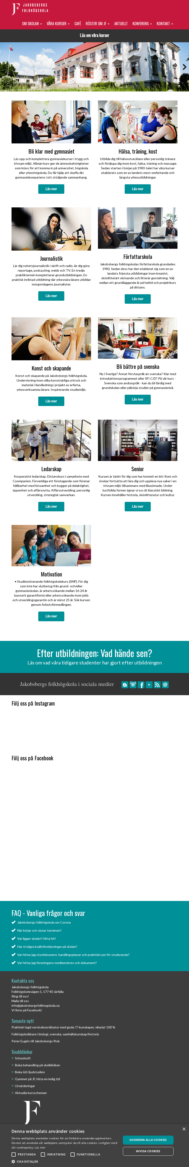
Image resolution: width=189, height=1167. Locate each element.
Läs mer (51, 189)
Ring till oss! (20, 996)
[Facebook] (141, 684)
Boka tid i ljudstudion (30, 1072)
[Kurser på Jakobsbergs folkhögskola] (94, 66)
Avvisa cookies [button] (148, 1151)
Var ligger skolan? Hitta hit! (36, 938)
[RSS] (157, 684)
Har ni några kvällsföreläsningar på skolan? (47, 947)
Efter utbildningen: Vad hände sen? (94, 653)
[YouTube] (149, 684)
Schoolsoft (23, 1058)
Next (182, 67)
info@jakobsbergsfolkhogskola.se (36, 1005)
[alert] (94, 1145)
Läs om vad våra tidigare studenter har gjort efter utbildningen (94, 662)
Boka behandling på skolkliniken (37, 1065)
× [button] (184, 1129)
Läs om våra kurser (94, 35)
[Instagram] (133, 684)
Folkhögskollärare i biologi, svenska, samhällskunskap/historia (55, 1034)
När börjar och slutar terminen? (39, 930)
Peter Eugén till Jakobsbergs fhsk (36, 1041)
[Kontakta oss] (165, 684)
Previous (7, 67)
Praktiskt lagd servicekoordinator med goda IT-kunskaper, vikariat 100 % (63, 1027)
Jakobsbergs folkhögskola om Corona (44, 922)
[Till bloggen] (124, 684)
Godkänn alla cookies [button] (148, 1140)
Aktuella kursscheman (31, 1093)
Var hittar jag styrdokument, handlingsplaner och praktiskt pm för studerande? (73, 955)
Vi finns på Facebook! (27, 1010)
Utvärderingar (25, 1086)
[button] (65, 1161)
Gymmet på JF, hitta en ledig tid (37, 1079)
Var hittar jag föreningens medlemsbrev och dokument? (57, 963)
